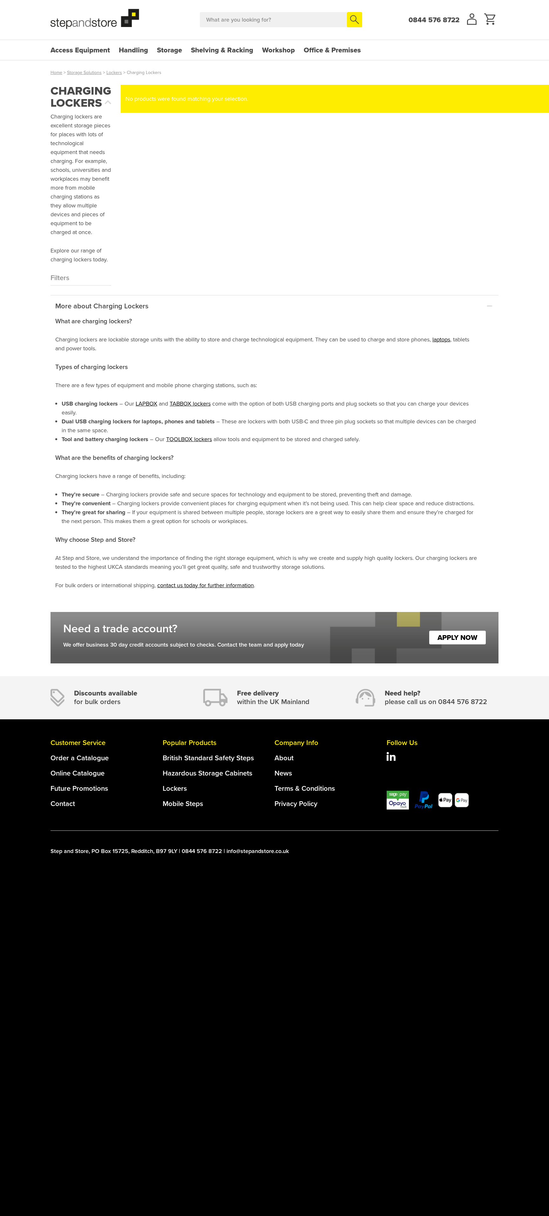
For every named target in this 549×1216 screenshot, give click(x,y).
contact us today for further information (205, 585)
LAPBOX (146, 404)
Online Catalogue (78, 773)
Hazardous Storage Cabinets (207, 773)
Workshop (278, 50)
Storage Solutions (84, 72)
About (284, 758)
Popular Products (189, 742)
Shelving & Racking (222, 50)
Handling (133, 50)
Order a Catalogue (80, 758)
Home (56, 72)
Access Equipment (80, 50)
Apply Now (457, 637)
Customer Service (78, 742)
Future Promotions (79, 788)
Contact (63, 803)
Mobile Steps (183, 803)
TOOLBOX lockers (189, 439)
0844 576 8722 (434, 20)
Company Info (296, 742)
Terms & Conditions (304, 788)
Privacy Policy (295, 803)
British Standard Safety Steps (208, 758)
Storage (169, 50)
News (283, 773)
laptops (441, 339)
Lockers (114, 72)
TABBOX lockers (190, 404)
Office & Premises (332, 50)
